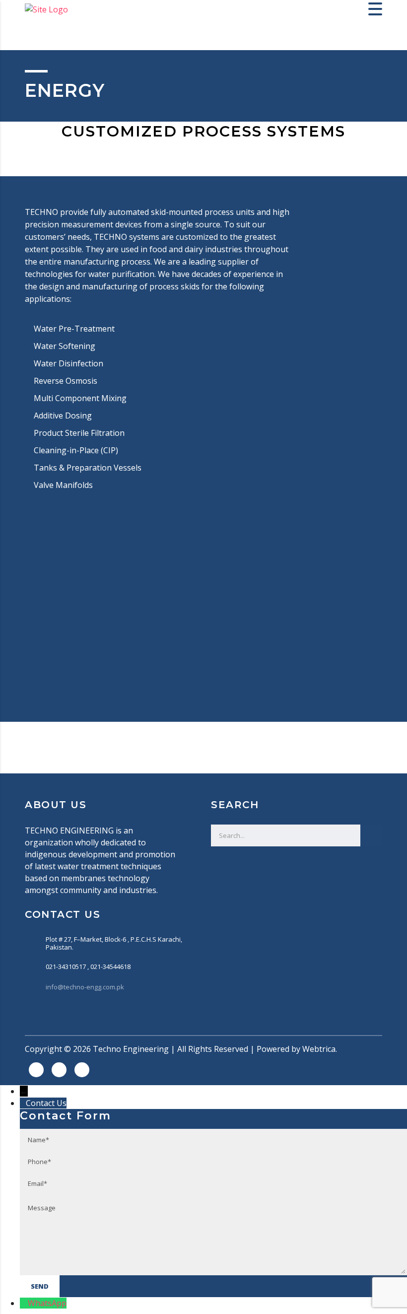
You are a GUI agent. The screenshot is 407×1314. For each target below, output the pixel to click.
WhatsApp (47, 1303)
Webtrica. (319, 1048)
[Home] (46, 8)
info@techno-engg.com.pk (85, 986)
